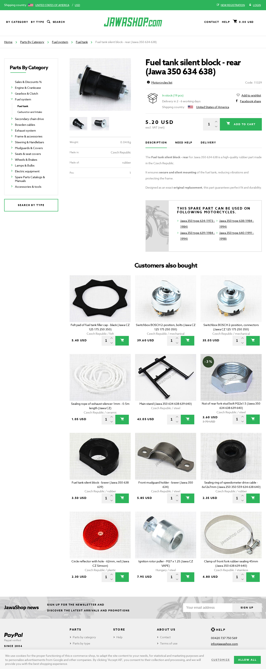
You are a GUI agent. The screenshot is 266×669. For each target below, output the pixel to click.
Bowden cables (25, 125)
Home (8, 42)
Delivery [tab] (208, 142)
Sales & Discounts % (28, 82)
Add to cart (244, 124)
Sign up (247, 607)
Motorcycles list (161, 82)
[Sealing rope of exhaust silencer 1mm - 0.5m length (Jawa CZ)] (100, 377)
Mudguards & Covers (29, 148)
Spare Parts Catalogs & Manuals (30, 179)
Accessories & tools (28, 187)
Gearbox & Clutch (26, 93)
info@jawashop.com (224, 644)
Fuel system (60, 42)
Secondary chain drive (29, 119)
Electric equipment (27, 171)
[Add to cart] (122, 341)
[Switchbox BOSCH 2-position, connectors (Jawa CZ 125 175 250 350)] (231, 298)
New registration (233, 5)
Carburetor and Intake (29, 112)
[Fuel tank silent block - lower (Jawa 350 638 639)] (100, 456)
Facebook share (250, 101)
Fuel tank (82, 42)
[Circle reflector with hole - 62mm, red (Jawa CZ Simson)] (100, 535)
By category (17, 22)
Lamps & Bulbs (24, 165)
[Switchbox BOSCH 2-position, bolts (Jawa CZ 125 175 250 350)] (165, 298)
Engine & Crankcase (28, 88)
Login (257, 5)
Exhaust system (25, 130)
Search (59, 22)
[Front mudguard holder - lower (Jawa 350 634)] (165, 456)
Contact (211, 22)
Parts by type (81, 643)
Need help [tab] (183, 142)
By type (37, 22)
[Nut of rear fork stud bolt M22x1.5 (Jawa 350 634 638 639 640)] (231, 377)
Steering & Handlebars (29, 142)
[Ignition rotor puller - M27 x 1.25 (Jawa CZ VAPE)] (165, 535)
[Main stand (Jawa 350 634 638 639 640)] (165, 377)
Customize (220, 660)
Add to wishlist (251, 95)
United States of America (52, 5)
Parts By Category (32, 42)
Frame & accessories (28, 136)
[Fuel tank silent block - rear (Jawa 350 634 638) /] (100, 84)
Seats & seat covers (28, 154)
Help (226, 22)
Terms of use (168, 643)
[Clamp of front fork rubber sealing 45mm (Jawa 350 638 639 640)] (231, 535)
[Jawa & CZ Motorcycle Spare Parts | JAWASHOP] (133, 21)
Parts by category (84, 637)
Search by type (31, 205)
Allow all (247, 660)
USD (77, 5)
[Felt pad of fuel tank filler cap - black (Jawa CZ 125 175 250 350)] (100, 298)
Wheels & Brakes (26, 160)
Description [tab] (156, 142)
